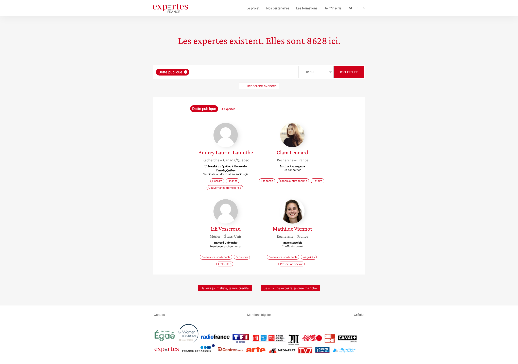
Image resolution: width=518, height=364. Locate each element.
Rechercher (349, 72)
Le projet (253, 8)
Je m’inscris (332, 8)
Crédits (359, 314)
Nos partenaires (277, 8)
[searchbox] (231, 72)
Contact (159, 314)
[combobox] (226, 72)
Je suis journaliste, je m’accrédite (225, 288)
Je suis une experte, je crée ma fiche (290, 288)
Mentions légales (259, 314)
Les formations (306, 8)
